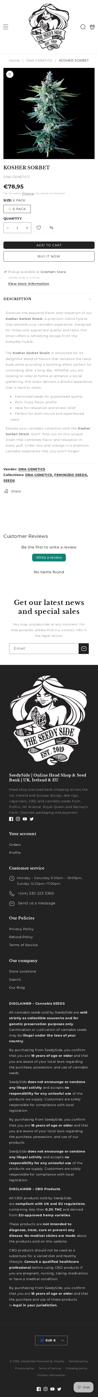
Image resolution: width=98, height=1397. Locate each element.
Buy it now (49, 256)
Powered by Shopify (50, 1361)
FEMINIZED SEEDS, (71, 475)
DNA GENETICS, (39, 475)
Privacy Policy (21, 929)
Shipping (28, 193)
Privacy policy (24, 1368)
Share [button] (16, 491)
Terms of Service (23, 945)
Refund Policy (21, 937)
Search (15, 980)
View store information (28, 284)
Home (15, 60)
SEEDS (9, 481)
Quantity (12, 218)
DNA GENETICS (39, 60)
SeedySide (28, 1361)
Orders (15, 845)
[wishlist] (39, 227)
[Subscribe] (84, 648)
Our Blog (17, 987)
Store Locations (22, 971)
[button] (6, 27)
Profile (15, 853)
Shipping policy (77, 1368)
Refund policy (78, 1361)
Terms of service (50, 1368)
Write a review (49, 557)
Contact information (51, 1375)
